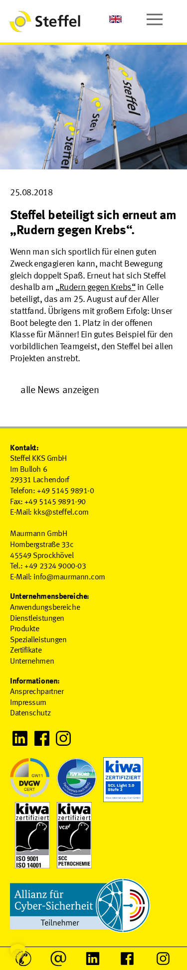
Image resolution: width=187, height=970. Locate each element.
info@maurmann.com (69, 577)
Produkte (24, 629)
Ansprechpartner (36, 692)
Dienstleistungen (37, 619)
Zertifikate (25, 651)
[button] (18, 952)
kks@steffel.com (60, 513)
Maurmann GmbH (38, 534)
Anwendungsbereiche (45, 608)
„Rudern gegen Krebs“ (95, 287)
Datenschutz (30, 713)
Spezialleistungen (38, 640)
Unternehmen (32, 662)
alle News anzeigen (59, 391)
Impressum (28, 703)
